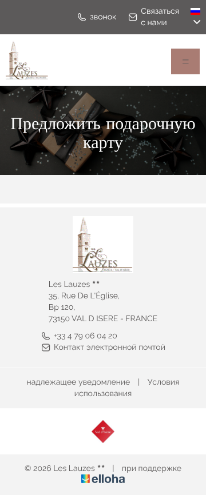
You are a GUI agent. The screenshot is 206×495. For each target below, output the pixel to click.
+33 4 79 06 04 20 (85, 336)
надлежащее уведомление (78, 382)
